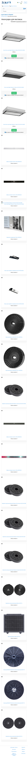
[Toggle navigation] (3, 8)
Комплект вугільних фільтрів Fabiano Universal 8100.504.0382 (14, 403)
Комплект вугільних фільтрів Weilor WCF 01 (14, 603)
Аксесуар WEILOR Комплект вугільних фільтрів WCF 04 (14, 703)
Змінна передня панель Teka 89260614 (14, 194)
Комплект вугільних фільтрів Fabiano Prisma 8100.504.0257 (14, 536)
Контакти (14, 749)
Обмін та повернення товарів (14, 754)
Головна (2, 16)
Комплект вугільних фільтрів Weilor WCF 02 (14, 736)
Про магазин (14, 751)
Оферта (23, 749)
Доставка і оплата (14, 747)
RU (19, 2)
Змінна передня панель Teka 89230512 (14, 436)
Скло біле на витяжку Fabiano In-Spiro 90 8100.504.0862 (14, 50)
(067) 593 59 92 (6, 6)
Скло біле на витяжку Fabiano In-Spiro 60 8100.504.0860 (14, 124)
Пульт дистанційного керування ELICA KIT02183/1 (14, 270)
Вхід (25, 2)
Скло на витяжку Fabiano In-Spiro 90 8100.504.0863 (14, 204)
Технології (23, 753)
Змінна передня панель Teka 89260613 (14, 161)
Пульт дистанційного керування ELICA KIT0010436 (14, 303)
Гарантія (23, 747)
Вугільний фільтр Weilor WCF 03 (14, 636)
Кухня (6, 16)
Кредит (23, 751)
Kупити (14, 55)
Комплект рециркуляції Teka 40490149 (14, 237)
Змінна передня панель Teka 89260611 (14, 470)
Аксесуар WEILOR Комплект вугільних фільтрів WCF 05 (14, 669)
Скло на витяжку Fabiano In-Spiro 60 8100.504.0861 (14, 87)
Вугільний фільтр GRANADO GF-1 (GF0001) (14, 337)
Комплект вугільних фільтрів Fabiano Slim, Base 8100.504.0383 (14, 503)
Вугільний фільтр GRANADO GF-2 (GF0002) (14, 370)
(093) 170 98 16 (14, 6)
